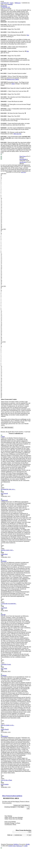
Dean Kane (23, 156)
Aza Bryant (23, 162)
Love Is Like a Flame (6, 780)
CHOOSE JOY (5, 2)
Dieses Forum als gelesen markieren (12, 795)
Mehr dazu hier (17, 133)
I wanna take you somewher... (8, 603)
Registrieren (4, 5)
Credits (25, 845)
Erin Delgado (23, 159)
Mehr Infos (23, 172)
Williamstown (4, 736)
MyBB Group (12, 845)
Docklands (3, 561)
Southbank (3, 675)
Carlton (3, 436)
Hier (28, 35)
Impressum (19, 845)
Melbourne (18, 2)
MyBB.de (16, 844)
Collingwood (4, 500)
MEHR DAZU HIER (12, 79)
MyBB (27, 844)
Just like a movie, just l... (7, 550)
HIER (13, 83)
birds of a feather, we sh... (7, 725)
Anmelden (10, 4)
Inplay (11, 2)
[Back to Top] (1, 848)
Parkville (3, 614)
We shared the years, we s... (8, 489)
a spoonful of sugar (6, 664)
